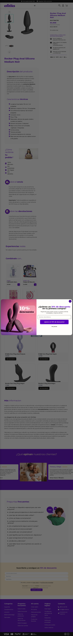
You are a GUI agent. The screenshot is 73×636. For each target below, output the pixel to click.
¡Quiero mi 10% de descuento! (54, 322)
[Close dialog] (70, 301)
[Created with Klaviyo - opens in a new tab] (36, 336)
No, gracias (54, 326)
